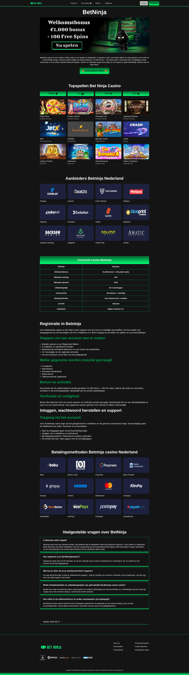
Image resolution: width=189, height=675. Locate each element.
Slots (134, 93)
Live (79, 93)
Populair (51, 93)
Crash (107, 93)
